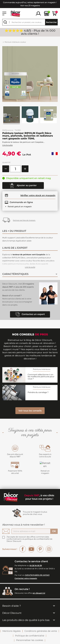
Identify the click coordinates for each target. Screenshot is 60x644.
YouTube (31, 549)
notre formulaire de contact (37, 575)
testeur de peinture (22, 254)
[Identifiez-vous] (38, 13)
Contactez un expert (33, 314)
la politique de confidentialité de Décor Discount (29, 540)
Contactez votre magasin (26, 578)
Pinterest (40, 549)
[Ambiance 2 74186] (11, 115)
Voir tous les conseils (30, 410)
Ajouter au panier (26, 185)
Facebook (22, 549)
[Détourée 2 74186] (48, 115)
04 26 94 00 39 (36, 565)
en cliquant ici (39, 593)
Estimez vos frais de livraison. (24, 220)
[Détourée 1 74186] (30, 115)
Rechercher (51, 22)
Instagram (49, 549)
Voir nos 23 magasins (30, 5)
